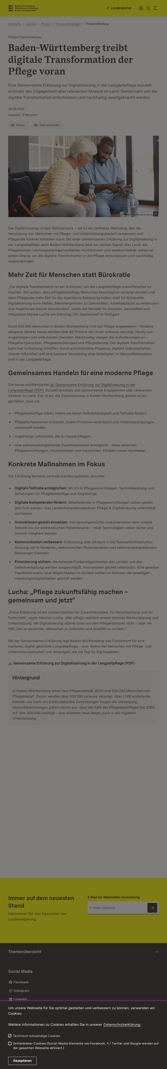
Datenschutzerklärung (121, 1024)
